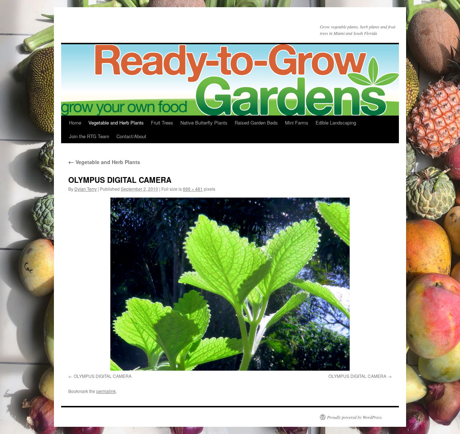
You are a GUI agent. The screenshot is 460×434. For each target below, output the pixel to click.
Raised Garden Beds (256, 122)
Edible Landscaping (336, 122)
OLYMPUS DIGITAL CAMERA (103, 376)
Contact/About (131, 136)
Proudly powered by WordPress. (355, 417)
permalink (106, 391)
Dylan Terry (85, 189)
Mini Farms (296, 122)
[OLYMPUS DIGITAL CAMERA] (230, 284)
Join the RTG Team (89, 136)
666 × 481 (193, 189)
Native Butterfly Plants (203, 122)
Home (75, 122)
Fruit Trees (162, 122)
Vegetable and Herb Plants (116, 122)
